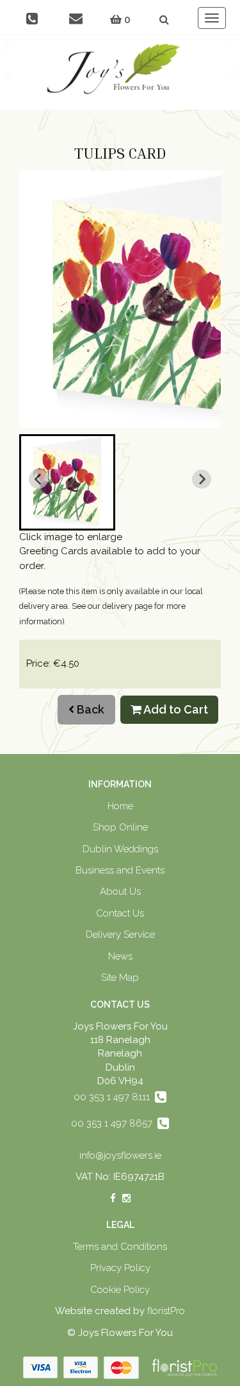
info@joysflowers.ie (120, 1155)
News (120, 956)
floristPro (166, 1311)
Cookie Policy (120, 1289)
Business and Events (120, 870)
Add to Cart (174, 709)
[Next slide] (201, 479)
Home (120, 806)
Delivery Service (120, 934)
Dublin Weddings (120, 849)
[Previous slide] (38, 479)
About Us (120, 891)
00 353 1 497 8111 (114, 1097)
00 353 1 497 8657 (114, 1123)
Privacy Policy (120, 1268)
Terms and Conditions (120, 1246)
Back (89, 709)
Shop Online (120, 827)
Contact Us (120, 913)
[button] (67, 482)
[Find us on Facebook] (113, 1198)
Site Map (120, 977)
